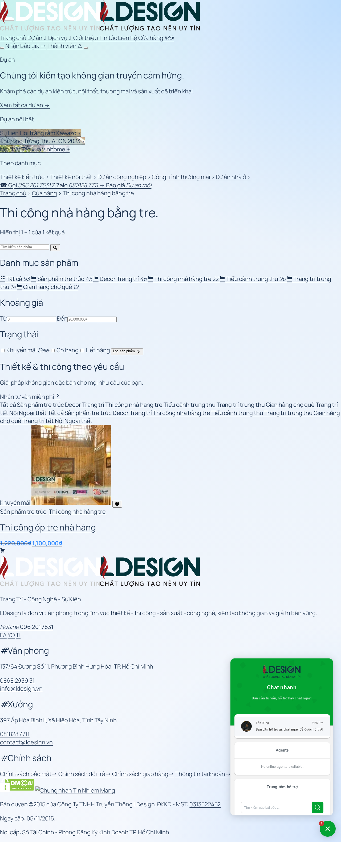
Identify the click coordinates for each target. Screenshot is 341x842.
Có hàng (66, 350)
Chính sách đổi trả (84, 774)
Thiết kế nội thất (73, 177)
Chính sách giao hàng (143, 774)
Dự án (37, 38)
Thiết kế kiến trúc (24, 177)
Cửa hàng (156, 38)
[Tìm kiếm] (55, 247)
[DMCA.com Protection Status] (17, 790)
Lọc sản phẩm (124, 351)
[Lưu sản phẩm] (117, 504)
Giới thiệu (86, 38)
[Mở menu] (86, 48)
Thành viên (65, 46)
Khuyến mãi (27, 350)
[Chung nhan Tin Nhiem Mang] (75, 790)
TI (18, 635)
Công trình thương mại (183, 177)
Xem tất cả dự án (25, 105)
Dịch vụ (60, 38)
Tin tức (108, 38)
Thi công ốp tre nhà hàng (48, 527)
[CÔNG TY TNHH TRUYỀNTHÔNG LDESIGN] (100, 30)
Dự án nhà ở (233, 177)
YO (11, 635)
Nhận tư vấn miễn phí (27, 397)
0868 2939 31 (17, 681)
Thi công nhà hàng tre (77, 512)
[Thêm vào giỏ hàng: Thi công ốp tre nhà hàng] (2, 551)
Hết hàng (97, 350)
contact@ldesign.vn (26, 742)
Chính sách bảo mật (28, 774)
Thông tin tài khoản (203, 774)
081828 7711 (15, 734)
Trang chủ (13, 38)
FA (3, 635)
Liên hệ (128, 38)
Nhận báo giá (25, 46)
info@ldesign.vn (21, 688)
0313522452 (205, 804)
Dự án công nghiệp (124, 177)
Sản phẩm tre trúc (23, 512)
